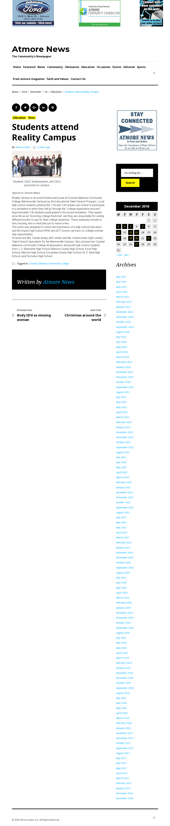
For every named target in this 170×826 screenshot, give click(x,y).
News (41, 67)
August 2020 (123, 572)
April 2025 (122, 291)
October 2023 (123, 382)
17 (118, 238)
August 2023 (123, 392)
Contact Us (78, 79)
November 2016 (124, 798)
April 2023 (122, 412)
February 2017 (124, 783)
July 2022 (121, 457)
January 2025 (123, 306)
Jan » (127, 254)
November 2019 (124, 617)
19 (46, 91)
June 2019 (121, 642)
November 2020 (124, 557)
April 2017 (122, 773)
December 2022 (124, 432)
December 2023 (124, 372)
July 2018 (121, 698)
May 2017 (121, 768)
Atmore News (41, 49)
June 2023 (121, 402)
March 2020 (122, 597)
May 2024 (121, 347)
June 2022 (121, 462)
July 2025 (121, 276)
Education (88, 67)
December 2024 (124, 311)
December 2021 (124, 492)
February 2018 (124, 723)
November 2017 (124, 738)
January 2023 (123, 427)
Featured (29, 67)
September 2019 (125, 627)
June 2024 (121, 341)
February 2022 (124, 482)
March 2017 (122, 778)
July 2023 (121, 397)
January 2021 (123, 547)
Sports (141, 67)
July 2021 (121, 517)
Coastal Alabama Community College (49, 263)
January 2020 (123, 607)
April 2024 (122, 352)
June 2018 (121, 702)
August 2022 (123, 452)
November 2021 (124, 497)
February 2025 (124, 301)
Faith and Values (58, 79)
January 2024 (123, 367)
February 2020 (124, 602)
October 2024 (123, 321)
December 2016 (124, 793)
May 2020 (121, 587)
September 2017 (125, 748)
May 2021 (121, 527)
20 (136, 238)
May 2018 (121, 708)
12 (130, 232)
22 (148, 238)
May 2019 (121, 647)
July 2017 (121, 758)
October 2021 (123, 502)
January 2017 (123, 788)
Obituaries (72, 67)
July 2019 (121, 637)
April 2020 (122, 592)
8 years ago (44, 147)
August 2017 (123, 753)
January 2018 (123, 728)
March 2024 (122, 357)
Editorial (129, 67)
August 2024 (123, 332)
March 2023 (122, 417)
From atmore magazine (28, 79)
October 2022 (123, 442)
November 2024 (124, 316)
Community (55, 67)
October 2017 (123, 743)
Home (17, 67)
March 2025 (122, 296)
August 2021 (123, 512)
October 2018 (123, 682)
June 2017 (121, 763)
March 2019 (122, 657)
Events (117, 67)
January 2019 (123, 668)
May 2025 (121, 286)
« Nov (119, 254)
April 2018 (122, 713)
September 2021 (125, 507)
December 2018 (124, 672)
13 (136, 232)
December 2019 (124, 612)
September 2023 (125, 387)
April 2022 (122, 472)
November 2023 (124, 377)
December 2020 (124, 552)
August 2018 (123, 693)
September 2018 (125, 688)
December (35, 91)
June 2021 (121, 522)
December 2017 (124, 733)
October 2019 (123, 622)
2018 (24, 91)
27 (136, 244)
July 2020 (121, 577)
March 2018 (122, 718)
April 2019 (122, 652)
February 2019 (124, 662)
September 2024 (125, 327)
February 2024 (124, 362)
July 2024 (121, 336)
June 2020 (121, 582)
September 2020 (125, 567)
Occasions (103, 67)
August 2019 (123, 632)
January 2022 (123, 487)
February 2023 (124, 422)
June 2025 (121, 281)
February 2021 (124, 542)
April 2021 (122, 532)
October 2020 (123, 562)
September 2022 (125, 447)
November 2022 (124, 437)
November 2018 (124, 677)
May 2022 (121, 467)
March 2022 (122, 477)
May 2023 (121, 407)
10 (118, 232)
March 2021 (122, 537)
